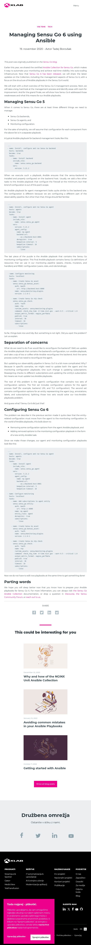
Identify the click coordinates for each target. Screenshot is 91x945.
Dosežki (79, 882)
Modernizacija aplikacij (36, 884)
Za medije (80, 885)
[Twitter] (68, 909)
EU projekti (59, 874)
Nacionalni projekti (63, 878)
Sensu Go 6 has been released (45, 74)
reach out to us (33, 597)
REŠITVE (30, 869)
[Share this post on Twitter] (42, 612)
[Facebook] (73, 909)
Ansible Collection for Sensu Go (58, 67)
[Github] (81, 909)
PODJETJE (81, 869)
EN (81, 929)
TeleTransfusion (12, 888)
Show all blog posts (45, 784)
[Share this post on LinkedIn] (50, 612)
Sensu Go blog (50, 62)
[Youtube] (76, 909)
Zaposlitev (80, 878)
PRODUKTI (10, 869)
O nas (78, 874)
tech (50, 27)
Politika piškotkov (64, 935)
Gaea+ (7, 881)
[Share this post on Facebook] (34, 612)
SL (85, 929)
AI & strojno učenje (35, 881)
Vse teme (41, 27)
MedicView (10, 884)
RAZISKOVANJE (62, 869)
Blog (78, 896)
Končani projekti (62, 882)
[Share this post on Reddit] (57, 612)
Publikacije (59, 885)
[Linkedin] (64, 909)
